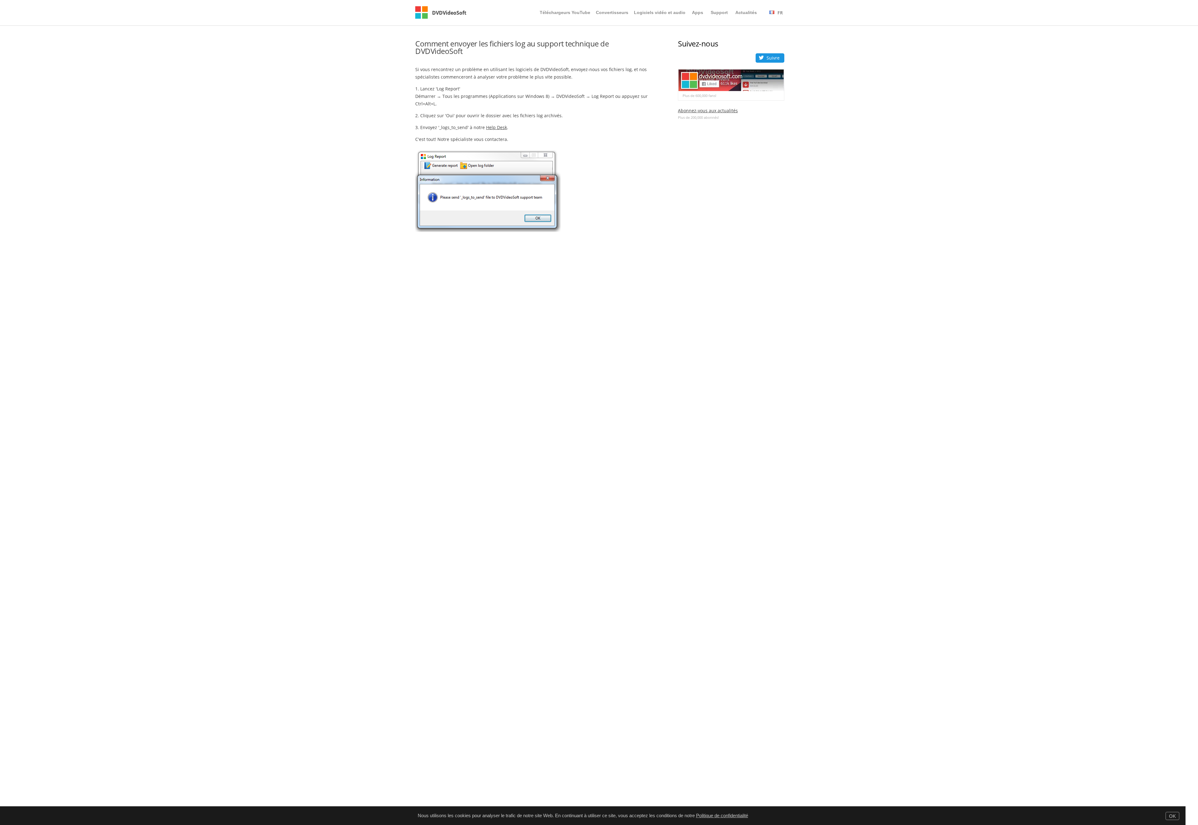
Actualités (746, 12)
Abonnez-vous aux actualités (708, 110)
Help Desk (496, 127)
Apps (697, 12)
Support (719, 12)
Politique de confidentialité (722, 815)
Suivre (773, 58)
